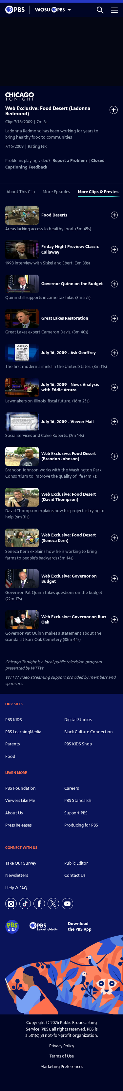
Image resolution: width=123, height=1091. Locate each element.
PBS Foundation (20, 788)
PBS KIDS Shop (78, 744)
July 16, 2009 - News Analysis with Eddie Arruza (70, 387)
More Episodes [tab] (56, 191)
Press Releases (18, 825)
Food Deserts (54, 215)
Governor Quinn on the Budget (72, 283)
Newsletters (16, 875)
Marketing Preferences (61, 1066)
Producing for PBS (81, 825)
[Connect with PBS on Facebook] (39, 903)
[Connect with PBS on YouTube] (67, 903)
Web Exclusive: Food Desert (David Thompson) (68, 497)
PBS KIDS (13, 719)
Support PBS (76, 813)
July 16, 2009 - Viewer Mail (67, 421)
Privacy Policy (61, 1046)
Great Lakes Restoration (64, 318)
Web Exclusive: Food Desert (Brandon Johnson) (68, 456)
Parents (12, 744)
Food (10, 756)
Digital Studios (78, 719)
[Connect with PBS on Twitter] (53, 903)
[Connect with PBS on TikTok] (25, 903)
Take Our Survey (20, 863)
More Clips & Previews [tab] (100, 191)
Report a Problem (69, 160)
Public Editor (76, 863)
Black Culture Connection (88, 732)
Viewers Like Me (20, 800)
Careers (71, 788)
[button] (100, 10)
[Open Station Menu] (51, 10)
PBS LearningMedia (23, 732)
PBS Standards (77, 800)
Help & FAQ (16, 888)
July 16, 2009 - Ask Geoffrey (68, 352)
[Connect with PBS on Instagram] (11, 903)
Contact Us (74, 875)
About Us (14, 813)
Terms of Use (62, 1056)
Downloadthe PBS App (80, 926)
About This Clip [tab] (21, 191)
